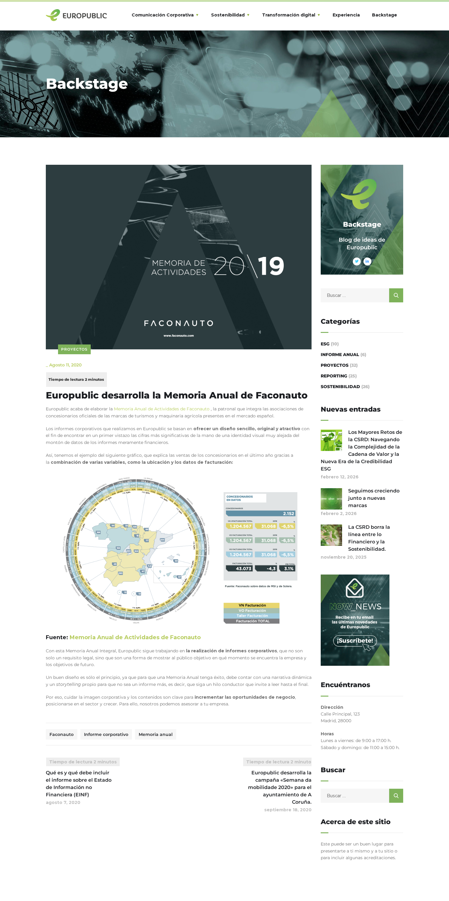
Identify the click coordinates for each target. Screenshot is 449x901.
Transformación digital (288, 15)
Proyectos (74, 349)
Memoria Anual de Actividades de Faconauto (162, 409)
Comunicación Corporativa (163, 15)
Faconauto (61, 734)
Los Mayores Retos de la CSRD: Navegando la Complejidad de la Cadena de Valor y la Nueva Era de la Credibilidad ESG (361, 450)
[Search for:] (362, 295)
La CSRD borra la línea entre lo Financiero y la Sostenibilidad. (369, 538)
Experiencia (346, 15)
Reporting (334, 376)
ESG (325, 344)
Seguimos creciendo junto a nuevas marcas (374, 498)
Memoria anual (156, 734)
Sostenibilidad (228, 15)
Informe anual (340, 354)
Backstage (384, 15)
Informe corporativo (106, 734)
